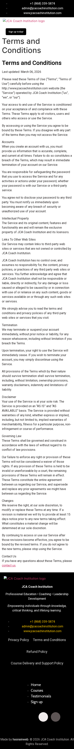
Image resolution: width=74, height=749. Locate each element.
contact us (9, 565)
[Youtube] (31, 717)
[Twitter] (18, 717)
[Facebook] (6, 717)
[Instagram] (43, 717)
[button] (60, 20)
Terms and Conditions (49, 640)
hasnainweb (20, 739)
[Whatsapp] (68, 717)
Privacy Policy (18, 640)
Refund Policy (37, 652)
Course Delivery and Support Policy (37, 663)
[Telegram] (37, 727)
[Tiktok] (55, 717)
